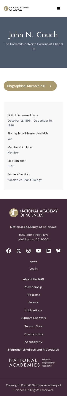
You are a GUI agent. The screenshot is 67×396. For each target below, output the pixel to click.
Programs (33, 295)
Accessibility (33, 342)
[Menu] (58, 8)
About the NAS (33, 279)
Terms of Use (33, 326)
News (33, 262)
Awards (33, 302)
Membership (33, 287)
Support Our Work (33, 318)
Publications (33, 310)
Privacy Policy (33, 334)
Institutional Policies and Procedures (33, 350)
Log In (34, 269)
